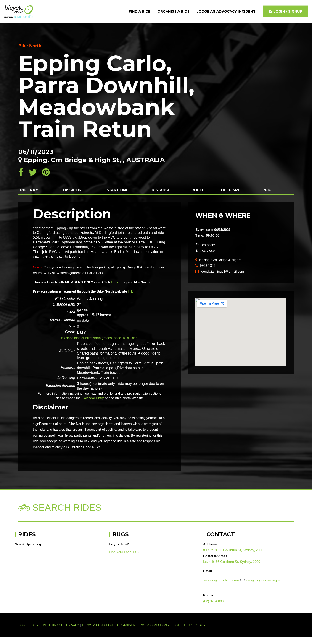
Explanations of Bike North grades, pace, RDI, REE (99, 338)
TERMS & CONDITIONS (99, 625)
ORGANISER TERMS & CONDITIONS (143, 625)
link (130, 291)
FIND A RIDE (140, 11)
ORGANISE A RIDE (173, 11)
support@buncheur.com (221, 580)
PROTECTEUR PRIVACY (188, 625)
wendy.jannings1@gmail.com (219, 271)
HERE (116, 282)
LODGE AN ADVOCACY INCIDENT (226, 11)
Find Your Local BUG (124, 552)
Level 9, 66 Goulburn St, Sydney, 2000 (233, 550)
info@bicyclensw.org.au (263, 580)
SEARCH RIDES (65, 507)
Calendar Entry (93, 398)
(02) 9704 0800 (214, 601)
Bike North (29, 45)
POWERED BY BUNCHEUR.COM (42, 625)
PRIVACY (72, 625)
